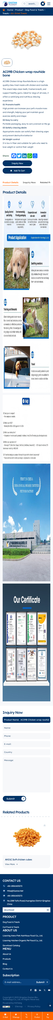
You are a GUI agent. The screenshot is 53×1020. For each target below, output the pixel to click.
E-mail (5, 1017)
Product (19, 10)
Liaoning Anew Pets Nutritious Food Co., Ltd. (23, 935)
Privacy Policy (34, 1006)
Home (10, 10)
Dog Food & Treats (34, 10)
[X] (44, 990)
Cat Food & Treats (11, 927)
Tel (26, 1017)
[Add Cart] (44, 825)
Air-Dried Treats (19, 13)
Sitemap (19, 1006)
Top (47, 1017)
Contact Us (8, 968)
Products (7, 959)
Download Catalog (11, 945)
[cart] (43, 3)
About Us (7, 954)
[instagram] (35, 990)
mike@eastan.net (15, 891)
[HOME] (10, 3)
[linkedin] (40, 990)
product (37, 1017)
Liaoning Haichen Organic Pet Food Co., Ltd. (22, 940)
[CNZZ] (8, 1006)
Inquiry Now (17, 163)
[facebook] (31, 990)
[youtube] (49, 990)
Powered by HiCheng (12, 1003)
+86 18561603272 (14, 886)
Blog (5, 964)
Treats (6, 13)
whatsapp (16, 1017)
